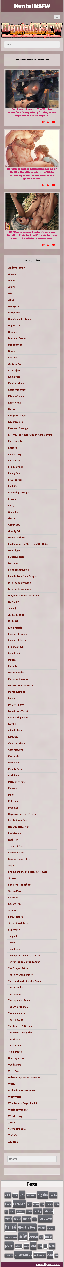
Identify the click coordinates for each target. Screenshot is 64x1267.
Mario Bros (14, 666)
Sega (11, 865)
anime (15, 1195)
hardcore (45, 1218)
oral (41, 1237)
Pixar (11, 795)
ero (6, 1211)
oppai (33, 1236)
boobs (53, 1195)
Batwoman (14, 312)
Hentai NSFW (32, 6)
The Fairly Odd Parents (20, 975)
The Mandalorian (17, 1013)
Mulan (11, 698)
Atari (11, 293)
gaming (26, 1219)
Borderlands (15, 344)
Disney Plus (14, 402)
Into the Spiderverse (19, 582)
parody (48, 1236)
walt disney (39, 1255)
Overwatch (14, 756)
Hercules (13, 563)
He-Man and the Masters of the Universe (30, 544)
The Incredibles (16, 987)
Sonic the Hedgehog (19, 884)
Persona (12, 788)
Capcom (12, 357)
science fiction (15, 846)
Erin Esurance (15, 467)
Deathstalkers (16, 383)
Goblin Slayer (15, 524)
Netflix (12, 724)
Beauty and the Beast (20, 319)
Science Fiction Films (19, 859)
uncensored (23, 1254)
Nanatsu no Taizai (18, 711)
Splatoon (13, 897)
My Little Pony (16, 704)
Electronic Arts (16, 441)
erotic (12, 1211)
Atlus (11, 300)
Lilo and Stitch (16, 647)
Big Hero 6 (14, 325)
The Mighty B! (15, 1019)
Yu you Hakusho (17, 1129)
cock (29, 1204)
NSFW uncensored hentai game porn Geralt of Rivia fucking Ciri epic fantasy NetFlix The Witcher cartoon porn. (32, 235)
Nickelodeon (15, 730)
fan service (20, 1211)
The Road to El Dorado (20, 1026)
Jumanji (12, 608)
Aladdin (12, 274)
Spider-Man (14, 891)
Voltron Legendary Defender (24, 1077)
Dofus (11, 409)
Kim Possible (15, 627)
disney (49, 1204)
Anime (11, 287)
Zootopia (13, 1142)
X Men (11, 1122)
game (8, 1219)
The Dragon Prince (18, 968)
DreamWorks (15, 422)
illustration (27, 1227)
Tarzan (12, 942)
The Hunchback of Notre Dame (25, 981)
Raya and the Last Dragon (22, 814)
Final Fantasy (15, 480)
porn (9, 1245)
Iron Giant (13, 602)
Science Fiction (16, 852)
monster (50, 1228)
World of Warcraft (18, 1109)
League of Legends (18, 634)
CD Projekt (14, 370)
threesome (9, 1255)
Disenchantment (17, 390)
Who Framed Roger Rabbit (22, 1103)
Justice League (16, 615)
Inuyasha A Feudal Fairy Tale (23, 595)
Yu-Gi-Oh (13, 1135)
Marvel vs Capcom (18, 679)
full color (48, 1211)
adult (8, 1195)
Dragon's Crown (17, 415)
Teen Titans (14, 949)
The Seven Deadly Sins (20, 1032)
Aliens (11, 280)
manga (41, 1227)
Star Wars (14, 910)
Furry (11, 505)
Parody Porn (15, 769)
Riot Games (14, 833)
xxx (50, 1254)
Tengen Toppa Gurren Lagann (24, 962)
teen (52, 1246)
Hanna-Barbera (16, 537)
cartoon (19, 1203)
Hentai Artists (16, 557)
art (22, 1194)
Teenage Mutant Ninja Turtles (24, 955)
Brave (11, 351)
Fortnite (12, 486)
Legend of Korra (17, 640)
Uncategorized (16, 1058)
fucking (38, 1211)
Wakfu (11, 1084)
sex (33, 1245)
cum (42, 1204)
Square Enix (14, 904)
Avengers (13, 306)
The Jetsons (14, 994)
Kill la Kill (13, 621)
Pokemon (13, 801)
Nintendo (13, 737)
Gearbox (13, 518)
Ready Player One (17, 820)
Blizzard (12, 332)
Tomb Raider (15, 1045)
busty (8, 1204)
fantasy (29, 1211)
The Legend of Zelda (19, 1000)
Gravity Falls (15, 531)
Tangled (12, 936)
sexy (40, 1246)
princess (18, 1246)
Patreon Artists (17, 782)
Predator (13, 807)
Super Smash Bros (18, 923)
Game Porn (14, 512)
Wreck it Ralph (16, 1116)
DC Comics (14, 377)
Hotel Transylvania (18, 570)
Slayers (12, 878)
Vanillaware (14, 1064)
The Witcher (14, 1039)
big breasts (31, 1195)
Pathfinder (14, 775)
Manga (12, 660)
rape (26, 1246)
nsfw (23, 1236)
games (17, 1218)
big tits (43, 1194)
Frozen (12, 499)
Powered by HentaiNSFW (48, 1264)
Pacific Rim (14, 762)
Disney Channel (16, 396)
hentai (10, 1227)
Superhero (14, 929)
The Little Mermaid (18, 1007)
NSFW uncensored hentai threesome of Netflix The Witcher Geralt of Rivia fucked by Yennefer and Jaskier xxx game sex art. (32, 173)
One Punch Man (16, 743)
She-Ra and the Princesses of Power (27, 872)
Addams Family (16, 267)
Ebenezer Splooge (18, 428)
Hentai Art (14, 550)
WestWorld (14, 1097)
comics (36, 1204)
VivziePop (13, 1071)
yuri (56, 1255)
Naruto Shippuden (18, 717)
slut (45, 1246)
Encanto (12, 447)
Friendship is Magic (18, 492)
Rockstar (13, 839)
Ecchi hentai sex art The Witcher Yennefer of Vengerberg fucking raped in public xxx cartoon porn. (32, 112)
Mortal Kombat (16, 692)
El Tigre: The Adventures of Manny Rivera (30, 435)
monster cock (11, 1237)
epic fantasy (14, 454)
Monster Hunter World (20, 685)
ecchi (57, 1204)
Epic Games (14, 460)
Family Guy (14, 473)
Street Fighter (16, 917)
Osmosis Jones (16, 749)
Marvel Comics (16, 672)
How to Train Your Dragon (22, 576)
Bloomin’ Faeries (17, 338)
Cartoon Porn (15, 364)
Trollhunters (15, 1052)
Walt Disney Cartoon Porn (22, 1090)
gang (34, 1219)
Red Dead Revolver (18, 827)
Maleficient (14, 653)
